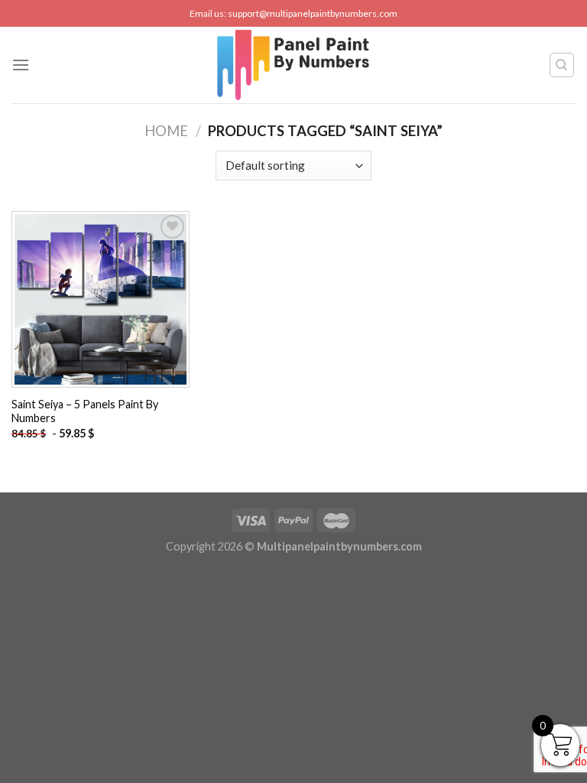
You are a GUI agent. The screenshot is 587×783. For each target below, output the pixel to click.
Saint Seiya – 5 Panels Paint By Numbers (84, 411)
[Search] (562, 65)
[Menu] (20, 64)
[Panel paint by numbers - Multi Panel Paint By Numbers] (293, 65)
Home (166, 130)
